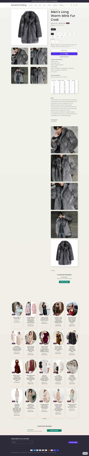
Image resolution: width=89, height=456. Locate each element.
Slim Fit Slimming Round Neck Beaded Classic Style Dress (44, 378)
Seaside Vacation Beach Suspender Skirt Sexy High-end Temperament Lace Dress (17, 408)
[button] (31, 5)
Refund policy (24, 452)
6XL (62, 36)
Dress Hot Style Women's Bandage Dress (72, 406)
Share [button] (53, 270)
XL (63, 34)
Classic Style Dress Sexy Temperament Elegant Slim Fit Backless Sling (44, 349)
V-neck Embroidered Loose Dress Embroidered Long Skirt (58, 378)
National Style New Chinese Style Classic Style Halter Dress (72, 320)
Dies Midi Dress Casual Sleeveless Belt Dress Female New (31, 378)
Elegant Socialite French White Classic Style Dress (72, 378)
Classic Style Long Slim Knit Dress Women (44, 319)
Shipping (53, 25)
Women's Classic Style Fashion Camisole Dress (30, 406)
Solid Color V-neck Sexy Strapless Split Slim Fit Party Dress (17, 378)
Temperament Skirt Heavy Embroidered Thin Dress (44, 406)
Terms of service (37, 452)
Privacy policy (30, 452)
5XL (57, 36)
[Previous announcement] (11, 1)
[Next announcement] (77, 1)
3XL (72, 34)
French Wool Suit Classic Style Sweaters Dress (58, 348)
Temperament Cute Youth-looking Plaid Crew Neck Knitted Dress (31, 320)
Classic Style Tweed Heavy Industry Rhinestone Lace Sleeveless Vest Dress (58, 407)
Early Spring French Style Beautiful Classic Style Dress (30, 349)
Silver (53, 29)
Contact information (52, 452)
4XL (53, 36)
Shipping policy (44, 452)
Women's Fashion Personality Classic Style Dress (72, 349)
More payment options (64, 56)
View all (44, 418)
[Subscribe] (31, 442)
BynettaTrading (17, 452)
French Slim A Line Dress (17, 318)
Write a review (64, 282)
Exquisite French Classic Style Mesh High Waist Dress (17, 348)
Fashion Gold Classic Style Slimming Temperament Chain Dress (58, 320)
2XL (67, 34)
